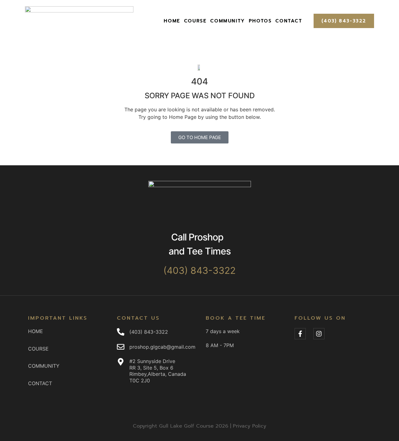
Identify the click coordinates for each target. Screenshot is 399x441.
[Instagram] (318, 333)
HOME (172, 20)
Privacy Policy (249, 426)
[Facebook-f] (300, 333)
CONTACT (288, 20)
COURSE (195, 20)
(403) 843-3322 (343, 20)
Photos (260, 20)
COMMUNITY (227, 20)
